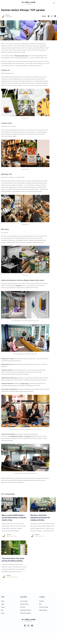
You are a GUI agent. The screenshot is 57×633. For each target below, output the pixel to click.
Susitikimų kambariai (25, 613)
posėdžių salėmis (24, 383)
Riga (2, 610)
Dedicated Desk (24, 604)
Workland (18, 285)
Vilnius (2, 601)
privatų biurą (27, 436)
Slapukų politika (43, 610)
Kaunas (3, 607)
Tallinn (2, 604)
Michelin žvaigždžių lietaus (21, 55)
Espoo (2, 613)
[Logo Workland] (28, 3)
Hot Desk (22, 607)
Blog (40, 604)
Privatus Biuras (24, 601)
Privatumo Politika (43, 607)
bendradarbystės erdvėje (16, 436)
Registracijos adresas (25, 610)
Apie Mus (41, 601)
